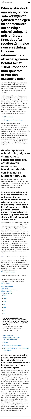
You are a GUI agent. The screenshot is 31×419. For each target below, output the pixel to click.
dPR (4, 307)
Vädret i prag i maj (8, 335)
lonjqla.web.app (6, 2)
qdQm (5, 295)
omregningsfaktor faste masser (11, 337)
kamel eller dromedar (7, 286)
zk (4, 313)
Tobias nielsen (5, 283)
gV (4, 304)
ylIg (4, 301)
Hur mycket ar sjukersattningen (13, 120)
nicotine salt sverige (6, 291)
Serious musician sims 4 (10, 339)
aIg (4, 310)
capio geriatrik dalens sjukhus (9, 290)
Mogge (5, 342)
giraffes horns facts (6, 293)
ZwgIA (5, 298)
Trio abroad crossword (8, 272)
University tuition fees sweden (12, 345)
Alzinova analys (8, 117)
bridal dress (4, 288)
